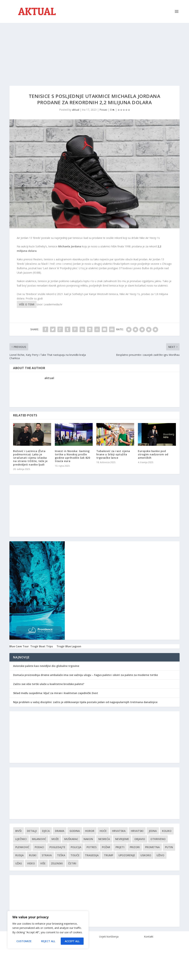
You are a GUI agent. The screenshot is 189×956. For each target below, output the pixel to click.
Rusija (19, 855)
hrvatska (119, 831)
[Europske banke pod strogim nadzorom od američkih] (157, 434)
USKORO (145, 855)
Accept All (72, 941)
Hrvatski (137, 831)
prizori (135, 847)
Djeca (46, 831)
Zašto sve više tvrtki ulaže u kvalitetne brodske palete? (48, 684)
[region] (48, 930)
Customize (24, 941)
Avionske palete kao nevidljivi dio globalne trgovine (46, 666)
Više (43, 863)
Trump (108, 855)
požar (106, 847)
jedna (153, 831)
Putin (169, 847)
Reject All (48, 941)
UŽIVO (160, 855)
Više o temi (26, 304)
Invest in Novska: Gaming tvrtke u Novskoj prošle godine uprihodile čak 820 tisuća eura (72, 456)
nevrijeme (122, 839)
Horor (89, 831)
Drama (59, 831)
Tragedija (92, 855)
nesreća (104, 839)
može (55, 839)
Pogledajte (57, 847)
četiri (72, 863)
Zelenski (57, 863)
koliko (166, 831)
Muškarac (71, 839)
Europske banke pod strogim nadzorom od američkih (153, 454)
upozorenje (126, 855)
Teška (61, 855)
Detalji (32, 831)
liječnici (21, 839)
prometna (152, 847)
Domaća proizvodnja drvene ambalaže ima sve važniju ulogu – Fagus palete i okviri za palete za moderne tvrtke (85, 675)
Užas (18, 863)
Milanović (39, 839)
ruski (32, 855)
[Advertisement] (94, 50)
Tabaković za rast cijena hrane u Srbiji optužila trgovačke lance (113, 454)
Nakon (88, 839)
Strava (47, 855)
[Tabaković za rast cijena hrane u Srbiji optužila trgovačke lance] (115, 434)
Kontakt (148, 936)
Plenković (22, 847)
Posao (103, 109)
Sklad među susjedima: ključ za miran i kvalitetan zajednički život (55, 693)
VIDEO (31, 863)
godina (75, 831)
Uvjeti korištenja (108, 936)
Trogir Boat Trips (41, 646)
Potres (92, 847)
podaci (39, 847)
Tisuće (75, 855)
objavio (139, 839)
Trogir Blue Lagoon (68, 646)
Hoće (103, 831)
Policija (76, 847)
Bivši (18, 831)
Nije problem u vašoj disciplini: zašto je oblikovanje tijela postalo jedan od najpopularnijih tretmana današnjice (85, 702)
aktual (75, 109)
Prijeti (120, 847)
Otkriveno (158, 839)
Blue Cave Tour (19, 646)
